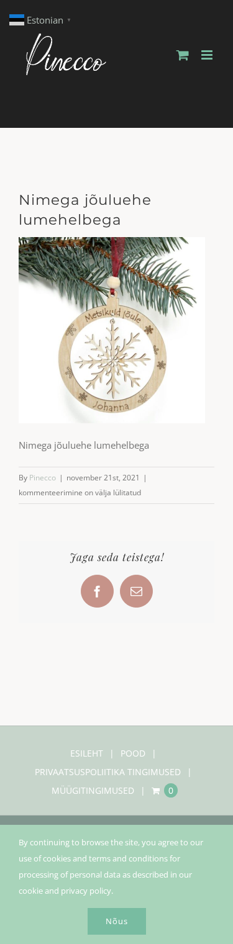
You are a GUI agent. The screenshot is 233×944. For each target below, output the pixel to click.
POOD (133, 753)
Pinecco (42, 477)
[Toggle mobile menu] (207, 54)
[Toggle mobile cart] (182, 54)
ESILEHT (86, 753)
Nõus (117, 921)
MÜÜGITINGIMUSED (93, 790)
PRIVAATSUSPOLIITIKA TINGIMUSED (108, 772)
